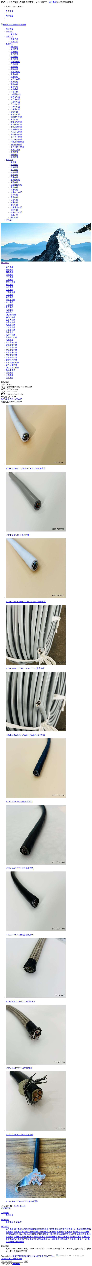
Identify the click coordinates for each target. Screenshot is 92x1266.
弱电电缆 (14, 52)
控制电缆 (14, 167)
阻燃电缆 (14, 155)
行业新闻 (9, 37)
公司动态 (14, 42)
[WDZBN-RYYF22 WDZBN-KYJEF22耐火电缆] (36, 664)
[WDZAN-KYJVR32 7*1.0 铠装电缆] (36, 997)
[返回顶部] (6, 1208)
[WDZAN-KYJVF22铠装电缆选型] (36, 864)
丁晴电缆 (14, 84)
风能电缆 (14, 119)
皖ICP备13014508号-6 (45, 1256)
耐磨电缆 (14, 205)
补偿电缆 (14, 172)
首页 (3, 399)
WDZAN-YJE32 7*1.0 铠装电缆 (19, 1068)
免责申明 (9, 11)
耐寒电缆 (14, 87)
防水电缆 (14, 190)
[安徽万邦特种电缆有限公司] (13, 25)
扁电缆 (13, 162)
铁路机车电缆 (16, 212)
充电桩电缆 (15, 104)
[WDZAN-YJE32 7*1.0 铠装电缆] (36, 1064)
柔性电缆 (53, 2)
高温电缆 (14, 112)
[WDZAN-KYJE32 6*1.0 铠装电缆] (36, 1131)
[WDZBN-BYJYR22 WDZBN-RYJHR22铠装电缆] (36, 597)
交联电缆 (14, 200)
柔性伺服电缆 (16, 145)
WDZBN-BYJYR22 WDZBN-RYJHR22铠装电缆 (26, 602)
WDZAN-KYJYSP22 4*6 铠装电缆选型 (22, 1201)
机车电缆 (14, 69)
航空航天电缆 (16, 140)
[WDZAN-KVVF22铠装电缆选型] (36, 797)
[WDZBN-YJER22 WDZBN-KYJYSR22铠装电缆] (36, 464)
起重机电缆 (15, 102)
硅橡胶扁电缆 (16, 207)
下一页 (22, 1206)
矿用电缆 (14, 202)
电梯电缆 (14, 210)
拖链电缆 (14, 54)
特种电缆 (14, 57)
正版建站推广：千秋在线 (11, 1259)
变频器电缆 (15, 62)
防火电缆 (14, 195)
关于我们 (9, 32)
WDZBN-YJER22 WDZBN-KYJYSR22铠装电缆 (25, 468)
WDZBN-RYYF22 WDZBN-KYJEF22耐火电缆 (25, 668)
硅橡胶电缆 (15, 109)
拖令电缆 (14, 152)
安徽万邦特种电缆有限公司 (23, 1256)
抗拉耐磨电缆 (16, 127)
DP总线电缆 (16, 94)
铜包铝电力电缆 (17, 147)
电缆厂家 (14, 215)
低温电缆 (14, 165)
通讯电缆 (14, 197)
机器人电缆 (15, 99)
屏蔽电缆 (14, 182)
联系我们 (9, 220)
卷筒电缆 (14, 64)
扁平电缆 (14, 49)
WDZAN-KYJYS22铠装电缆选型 (19, 935)
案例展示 (14, 34)
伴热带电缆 (15, 79)
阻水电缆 (14, 74)
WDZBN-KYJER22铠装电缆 (17, 535)
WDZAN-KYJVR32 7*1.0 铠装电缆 (20, 1001)
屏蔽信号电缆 (16, 137)
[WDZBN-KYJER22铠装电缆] (36, 531)
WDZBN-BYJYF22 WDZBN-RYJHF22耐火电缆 (25, 735)
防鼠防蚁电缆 (16, 129)
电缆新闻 (9, 160)
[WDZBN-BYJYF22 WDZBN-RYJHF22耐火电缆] (36, 731)
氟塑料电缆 (15, 114)
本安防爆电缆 (16, 135)
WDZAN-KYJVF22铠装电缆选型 (19, 868)
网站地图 (9, 16)
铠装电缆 (14, 157)
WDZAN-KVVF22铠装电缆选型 (19, 802)
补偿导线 (14, 92)
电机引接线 (15, 150)
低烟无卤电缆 (16, 185)
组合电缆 (14, 59)
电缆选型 (14, 39)
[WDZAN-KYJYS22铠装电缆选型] (36, 931)
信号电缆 (14, 67)
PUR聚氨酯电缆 (17, 142)
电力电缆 (14, 170)
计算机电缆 (15, 107)
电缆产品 (9, 44)
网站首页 (9, 29)
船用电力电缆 (16, 192)
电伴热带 (14, 175)
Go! (26, 1261)
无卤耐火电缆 (16, 132)
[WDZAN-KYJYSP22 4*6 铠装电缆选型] (36, 1197)
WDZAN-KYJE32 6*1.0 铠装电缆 (19, 1135)
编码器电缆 (15, 97)
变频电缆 (14, 177)
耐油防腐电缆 (16, 124)
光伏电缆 (14, 82)
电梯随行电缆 (16, 117)
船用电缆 (14, 77)
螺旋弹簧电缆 (16, 122)
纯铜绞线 (14, 89)
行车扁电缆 (15, 72)
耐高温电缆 (15, 180)
